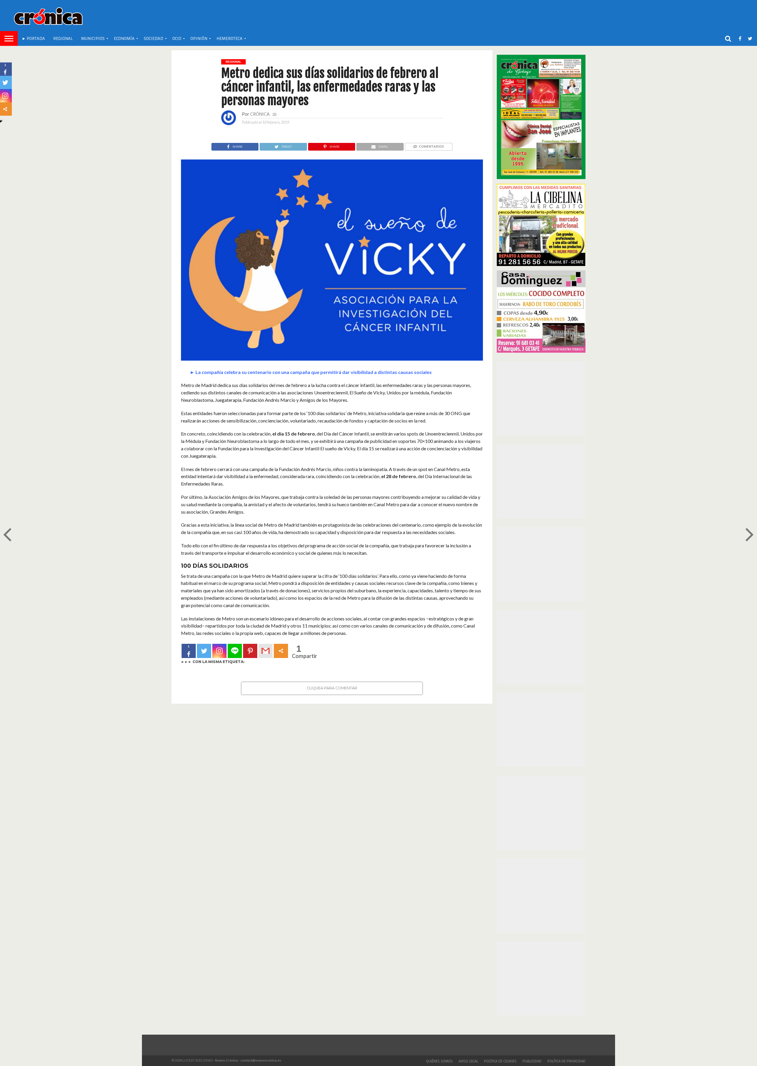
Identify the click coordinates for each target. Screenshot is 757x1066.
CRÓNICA (260, 114)
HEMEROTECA (229, 38)
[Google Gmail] (265, 651)
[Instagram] (219, 651)
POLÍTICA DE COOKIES (500, 1061)
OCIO (176, 38)
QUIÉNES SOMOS (439, 1061)
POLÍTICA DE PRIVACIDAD (566, 1061)
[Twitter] (204, 651)
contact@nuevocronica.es (260, 1060)
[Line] (235, 651)
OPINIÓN (198, 38)
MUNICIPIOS (93, 38)
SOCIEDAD (153, 38)
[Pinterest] (250, 651)
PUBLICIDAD (532, 1061)
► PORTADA (33, 38)
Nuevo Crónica (226, 1060)
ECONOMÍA (124, 38)
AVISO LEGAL (468, 1061)
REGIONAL (63, 38)
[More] (281, 651)
